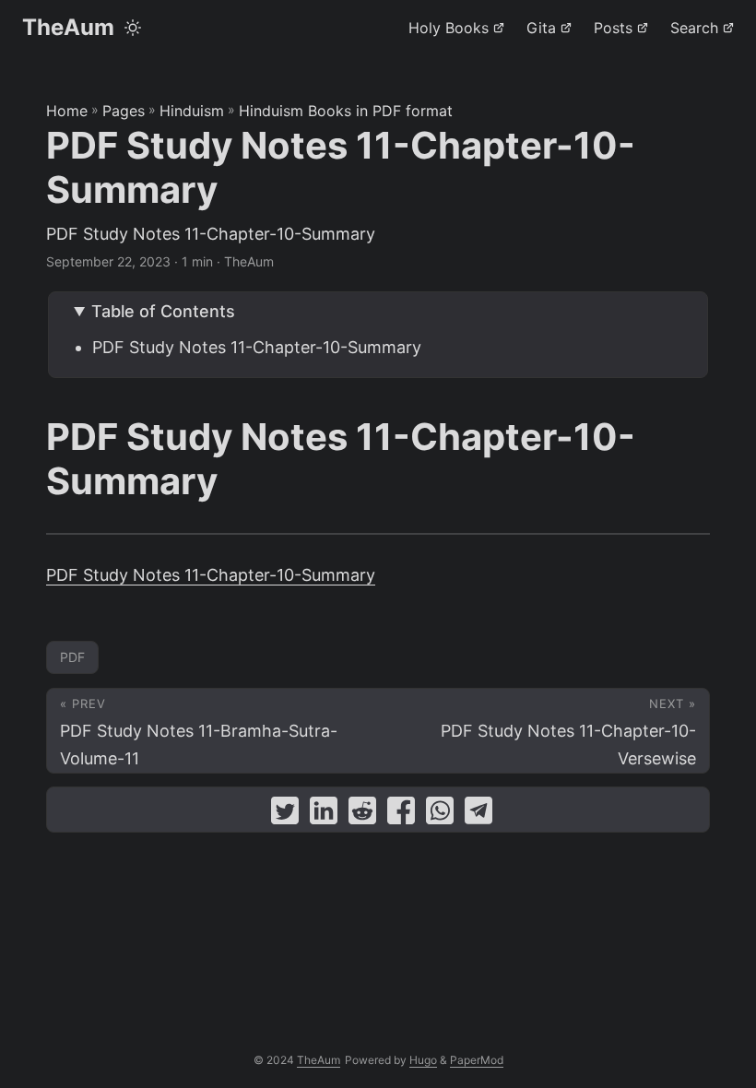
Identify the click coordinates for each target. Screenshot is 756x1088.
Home (67, 110)
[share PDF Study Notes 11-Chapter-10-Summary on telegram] (478, 815)
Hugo (423, 1060)
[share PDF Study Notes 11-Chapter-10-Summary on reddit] (362, 815)
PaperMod (476, 1060)
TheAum (68, 27)
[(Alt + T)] (133, 27)
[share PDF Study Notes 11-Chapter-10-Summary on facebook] (401, 815)
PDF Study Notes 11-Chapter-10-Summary (256, 347)
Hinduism (191, 110)
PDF (72, 657)
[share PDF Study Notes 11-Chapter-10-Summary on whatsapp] (440, 815)
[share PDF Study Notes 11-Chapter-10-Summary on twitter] (285, 815)
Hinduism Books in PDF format (346, 110)
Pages (123, 110)
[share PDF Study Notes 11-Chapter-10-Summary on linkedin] (323, 815)
